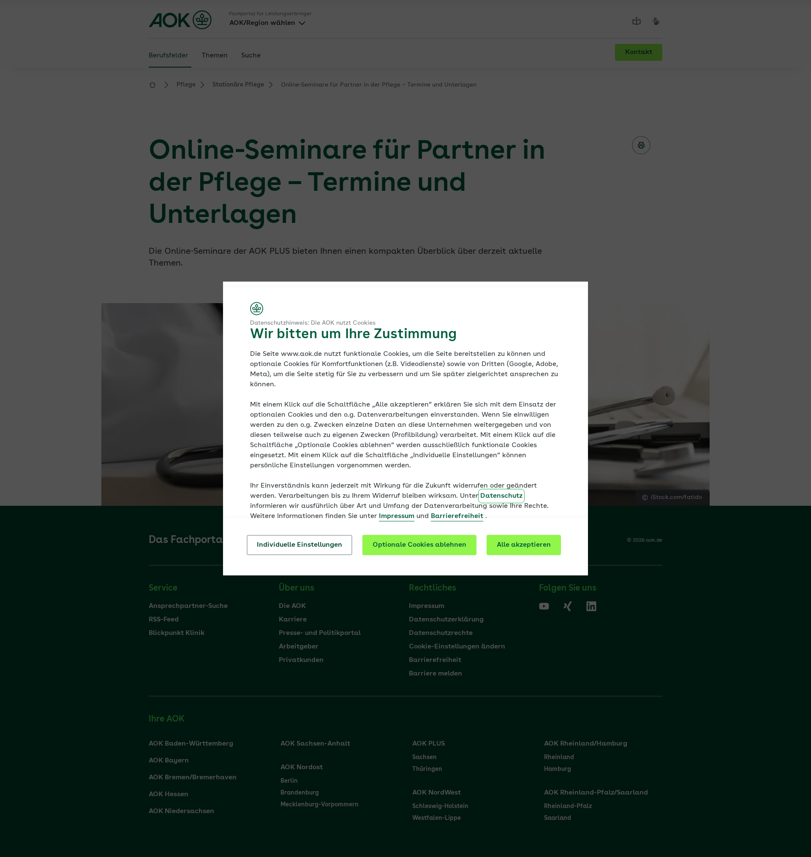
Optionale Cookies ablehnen (419, 545)
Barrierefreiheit (457, 516)
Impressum (396, 516)
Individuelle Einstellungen (299, 545)
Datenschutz (501, 496)
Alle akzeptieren (524, 545)
